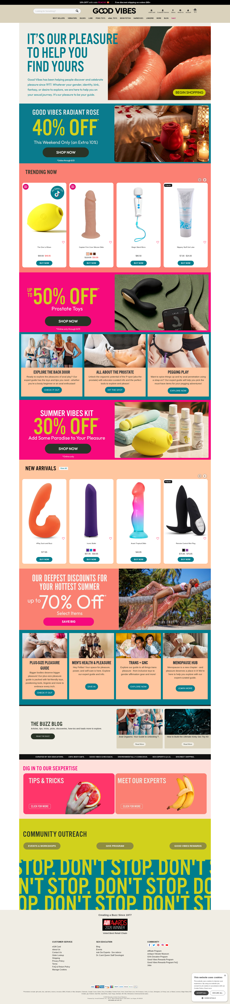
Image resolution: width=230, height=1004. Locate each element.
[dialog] (210, 987)
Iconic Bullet (91, 543)
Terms (54, 964)
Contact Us (57, 952)
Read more (208, 988)
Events (99, 949)
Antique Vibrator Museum (158, 954)
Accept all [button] (201, 993)
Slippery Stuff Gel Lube (185, 247)
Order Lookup (58, 955)
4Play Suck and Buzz (44, 543)
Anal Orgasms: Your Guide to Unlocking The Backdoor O (146, 736)
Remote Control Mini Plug (185, 543)
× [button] (225, 975)
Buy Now (44, 263)
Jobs (149, 965)
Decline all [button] (217, 993)
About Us (56, 949)
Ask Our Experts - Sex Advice (108, 952)
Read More (139, 744)
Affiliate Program (154, 951)
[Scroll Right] (205, 180)
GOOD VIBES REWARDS (188, 845)
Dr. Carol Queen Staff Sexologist (110, 955)
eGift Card (56, 946)
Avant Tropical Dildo (138, 543)
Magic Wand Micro (139, 247)
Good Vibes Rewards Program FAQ (162, 962)
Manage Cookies (59, 969)
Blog (98, 946)
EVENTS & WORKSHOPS (42, 845)
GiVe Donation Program (157, 956)
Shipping (56, 958)
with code (94, 2)
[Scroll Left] (200, 180)
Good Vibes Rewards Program (160, 959)
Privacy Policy (58, 961)
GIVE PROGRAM (115, 845)
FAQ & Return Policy (61, 966)
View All (63, 468)
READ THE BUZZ (43, 736)
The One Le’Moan (44, 247)
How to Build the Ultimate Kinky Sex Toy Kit (187, 736)
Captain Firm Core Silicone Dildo (91, 247)
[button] (87, 254)
